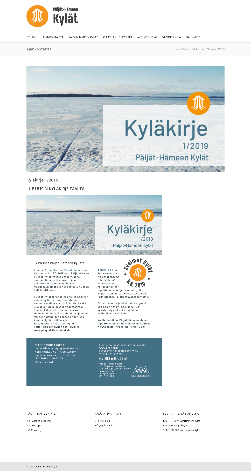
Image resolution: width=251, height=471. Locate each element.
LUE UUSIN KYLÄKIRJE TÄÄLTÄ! (56, 188)
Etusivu (31, 37)
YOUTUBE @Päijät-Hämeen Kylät (181, 430)
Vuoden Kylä (171, 37)
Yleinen (202, 48)
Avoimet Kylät (147, 37)
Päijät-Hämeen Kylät (83, 37)
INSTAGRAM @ (171, 425)
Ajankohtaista (53, 37)
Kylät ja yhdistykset (117, 37)
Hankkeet (193, 37)
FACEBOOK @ (171, 420)
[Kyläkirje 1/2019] (125, 119)
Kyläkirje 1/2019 (42, 180)
